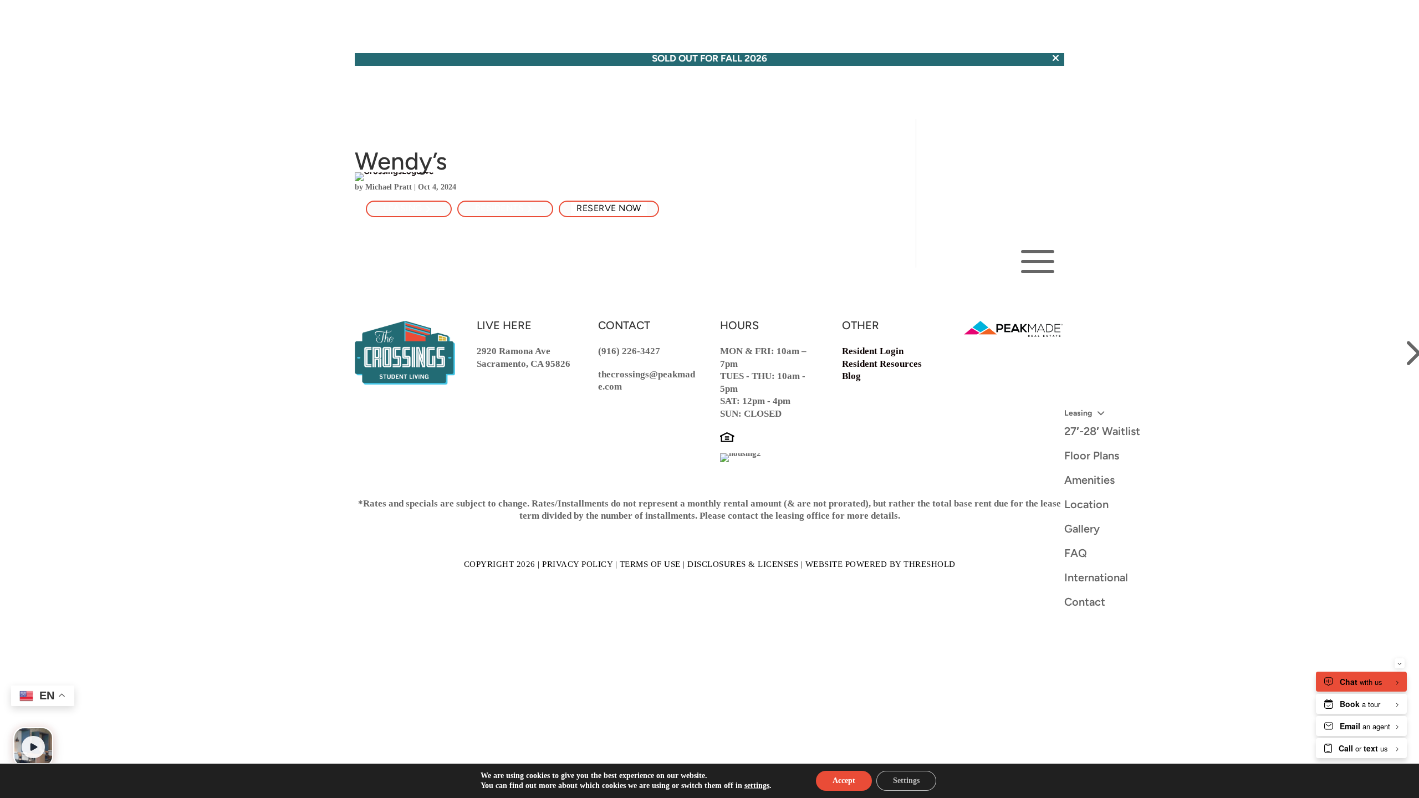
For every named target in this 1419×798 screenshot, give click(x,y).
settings (756, 785)
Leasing (403, 208)
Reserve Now (608, 208)
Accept (844, 780)
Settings (906, 780)
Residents (499, 208)
